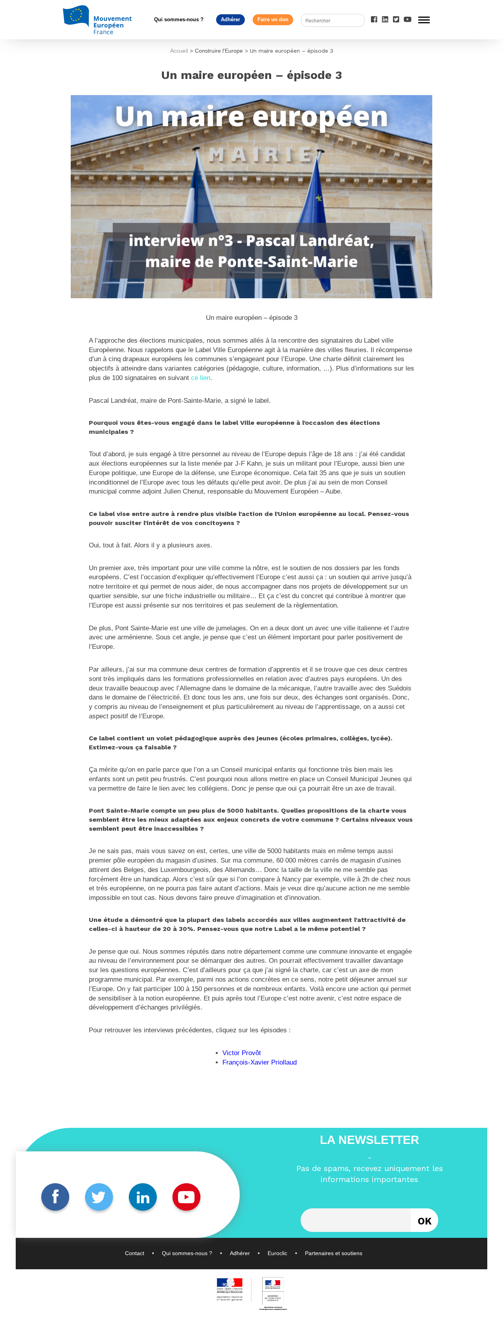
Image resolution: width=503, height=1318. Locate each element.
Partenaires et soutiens (333, 1253)
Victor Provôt (241, 1053)
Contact (134, 1253)
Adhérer (230, 19)
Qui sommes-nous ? (179, 19)
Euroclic (277, 1253)
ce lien (200, 378)
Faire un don (272, 19)
